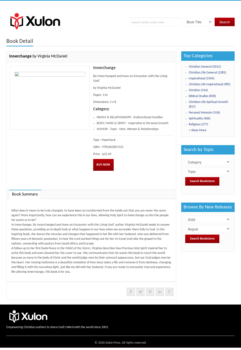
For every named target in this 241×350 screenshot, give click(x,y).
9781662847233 (112, 147)
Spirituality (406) (199, 118)
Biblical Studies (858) (202, 96)
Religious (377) (198, 124)
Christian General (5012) (205, 67)
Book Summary (25, 194)
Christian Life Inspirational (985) (209, 84)
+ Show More (197, 130)
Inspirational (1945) (201, 78)
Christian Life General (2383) (207, 72)
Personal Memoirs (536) (204, 112)
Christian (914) (198, 90)
